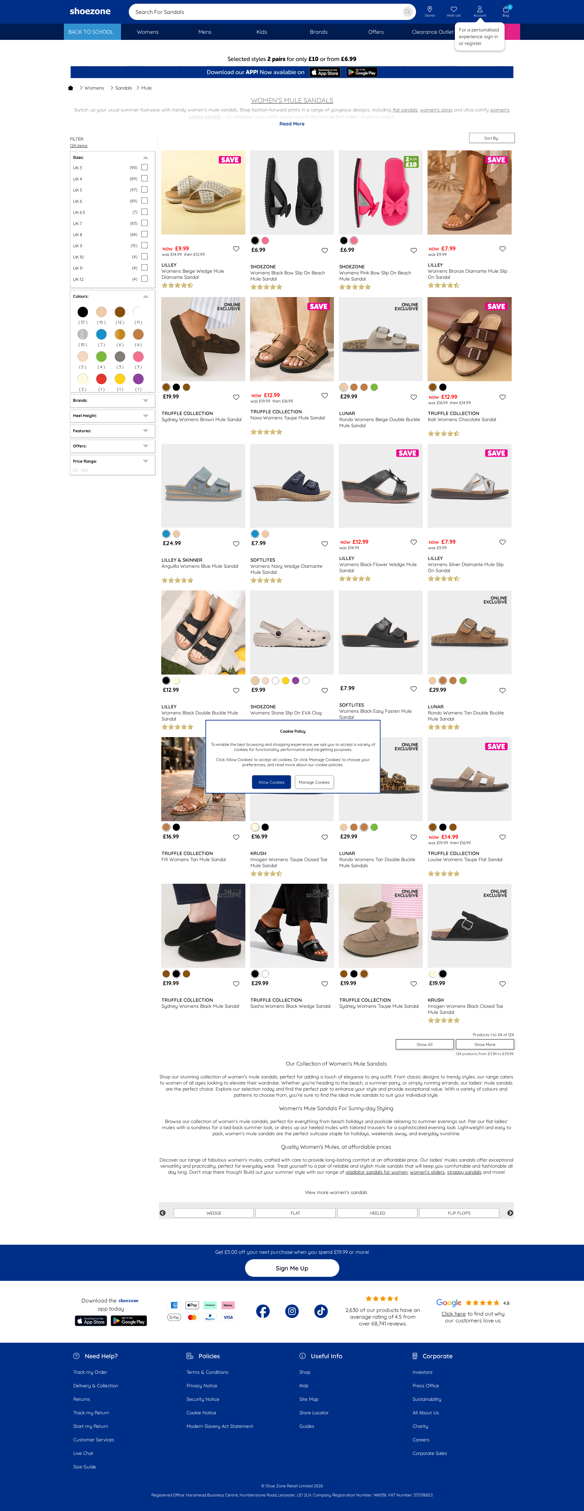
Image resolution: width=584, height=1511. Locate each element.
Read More (292, 124)
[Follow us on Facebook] (263, 1311)
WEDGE (213, 1213)
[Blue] (101, 334)
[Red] (101, 378)
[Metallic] (82, 334)
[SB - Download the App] (292, 72)
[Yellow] (120, 378)
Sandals (123, 88)
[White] (138, 312)
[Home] (70, 87)
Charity (420, 1426)
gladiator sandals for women (376, 1172)
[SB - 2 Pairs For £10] (292, 59)
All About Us (426, 1413)
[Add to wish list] (235, 249)
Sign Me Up (292, 1268)
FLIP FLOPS (459, 1213)
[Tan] (138, 334)
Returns (81, 1399)
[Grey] (120, 356)
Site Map (308, 1399)
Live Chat (83, 1453)
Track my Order (90, 1372)
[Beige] (101, 312)
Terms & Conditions (207, 1372)
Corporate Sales (430, 1453)
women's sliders (427, 1172)
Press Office (426, 1386)
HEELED (377, 1213)
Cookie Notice (201, 1413)
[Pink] (138, 356)
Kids (304, 1386)
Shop (304, 1372)
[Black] (82, 312)
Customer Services (93, 1440)
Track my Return (91, 1413)
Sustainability (427, 1399)
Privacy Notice (202, 1386)
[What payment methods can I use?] (201, 1311)
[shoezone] (90, 11)
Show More (484, 1044)
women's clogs (436, 110)
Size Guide (84, 1467)
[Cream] (82, 378)
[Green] (101, 356)
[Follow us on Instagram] (292, 1311)
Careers (421, 1440)
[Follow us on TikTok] (321, 1311)
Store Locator (313, 1413)
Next (510, 1213)
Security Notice (203, 1399)
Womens (94, 88)
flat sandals (405, 110)
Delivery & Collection (95, 1386)
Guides (306, 1426)
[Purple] (138, 378)
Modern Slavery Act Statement (220, 1426)
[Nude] (82, 356)
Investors (423, 1372)
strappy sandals (464, 1172)
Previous (162, 1213)
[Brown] (120, 312)
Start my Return (90, 1426)
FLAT (295, 1213)
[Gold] (120, 334)
